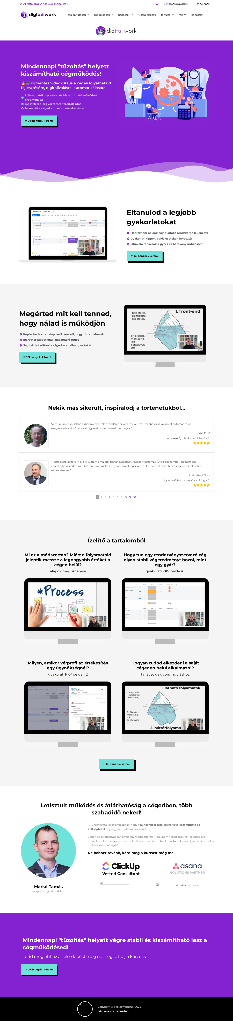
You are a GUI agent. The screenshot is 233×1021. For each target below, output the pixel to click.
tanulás (165, 14)
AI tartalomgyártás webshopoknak (45, 3)
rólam (182, 14)
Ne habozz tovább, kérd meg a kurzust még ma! (131, 853)
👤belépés (202, 3)
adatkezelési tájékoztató (113, 1011)
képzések (124, 14)
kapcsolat (197, 14)
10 (134, 497)
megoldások (102, 14)
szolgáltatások (77, 14)
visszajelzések (147, 14)
